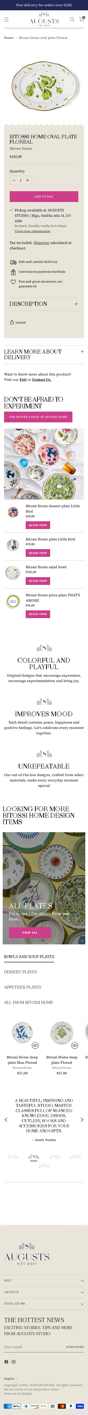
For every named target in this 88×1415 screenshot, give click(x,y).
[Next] (82, 1120)
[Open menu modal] (6, 19)
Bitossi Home (21, 148)
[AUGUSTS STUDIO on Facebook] (6, 1362)
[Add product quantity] (27, 180)
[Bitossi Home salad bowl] (13, 574)
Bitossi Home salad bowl (46, 566)
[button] (12, 1156)
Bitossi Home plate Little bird (50, 539)
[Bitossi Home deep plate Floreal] (62, 1032)
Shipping (41, 242)
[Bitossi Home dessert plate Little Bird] (13, 516)
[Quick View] (35, 1045)
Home (9, 37)
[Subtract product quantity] (14, 180)
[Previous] (6, 1120)
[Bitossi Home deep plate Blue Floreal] (22, 1032)
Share (21, 323)
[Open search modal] (71, 19)
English (9, 1378)
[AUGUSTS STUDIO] (44, 19)
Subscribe (75, 1347)
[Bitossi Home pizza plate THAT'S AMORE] (13, 605)
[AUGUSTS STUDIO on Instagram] (14, 1362)
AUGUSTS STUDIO (41, 1385)
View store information (32, 231)
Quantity (17, 171)
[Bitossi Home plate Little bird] (13, 546)
